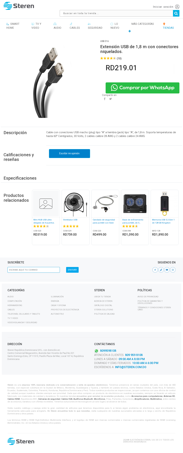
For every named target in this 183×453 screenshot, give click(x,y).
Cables (11, 309)
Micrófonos (99, 399)
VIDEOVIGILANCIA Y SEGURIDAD (22, 322)
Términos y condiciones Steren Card (154, 308)
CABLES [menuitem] (75, 26)
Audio (11, 296)
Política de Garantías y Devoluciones (150, 302)
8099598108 (108, 350)
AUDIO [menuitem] (57, 26)
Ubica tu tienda (102, 296)
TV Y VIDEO (13, 318)
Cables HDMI (14, 399)
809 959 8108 (134, 355)
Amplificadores (142, 399)
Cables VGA (66, 399)
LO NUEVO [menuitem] (114, 26)
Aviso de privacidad (148, 296)
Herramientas (15, 305)
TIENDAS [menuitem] (168, 26)
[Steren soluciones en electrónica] (19, 6)
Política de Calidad (104, 313)
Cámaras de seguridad (49, 399)
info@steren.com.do (130, 367)
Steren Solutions (103, 309)
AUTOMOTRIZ (57, 313)
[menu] (91, 27)
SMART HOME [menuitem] (12, 26)
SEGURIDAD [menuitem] (95, 26)
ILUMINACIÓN (57, 296)
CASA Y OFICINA (58, 305)
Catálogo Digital (103, 305)
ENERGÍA (55, 301)
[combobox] (121, 13)
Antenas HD (169, 396)
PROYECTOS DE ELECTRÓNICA (65, 309)
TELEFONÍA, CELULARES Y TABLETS (24, 313)
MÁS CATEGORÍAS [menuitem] (142, 24)
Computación (15, 301)
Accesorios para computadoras (147, 396)
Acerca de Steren (103, 301)
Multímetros (156, 399)
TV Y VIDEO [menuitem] (36, 26)
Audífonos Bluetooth (83, 399)
